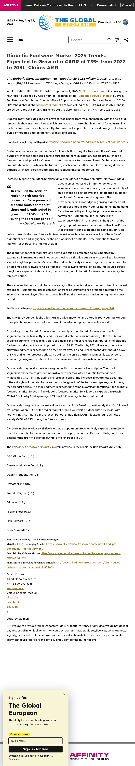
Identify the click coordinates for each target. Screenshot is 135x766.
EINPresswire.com (91, 91)
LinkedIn (12, 597)
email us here (15, 588)
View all (127, 5)
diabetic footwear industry (34, 447)
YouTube (12, 606)
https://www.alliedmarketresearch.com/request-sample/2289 (88, 142)
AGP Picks (10, 5)
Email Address (19, 734)
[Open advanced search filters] (117, 40)
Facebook (13, 602)
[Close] (64, 694)
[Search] (109, 40)
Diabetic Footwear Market (95, 95)
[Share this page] (126, 39)
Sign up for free (35, 749)
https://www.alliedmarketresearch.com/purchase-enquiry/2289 (73, 308)
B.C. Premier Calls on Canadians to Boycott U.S (50, 5)
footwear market (50, 105)
